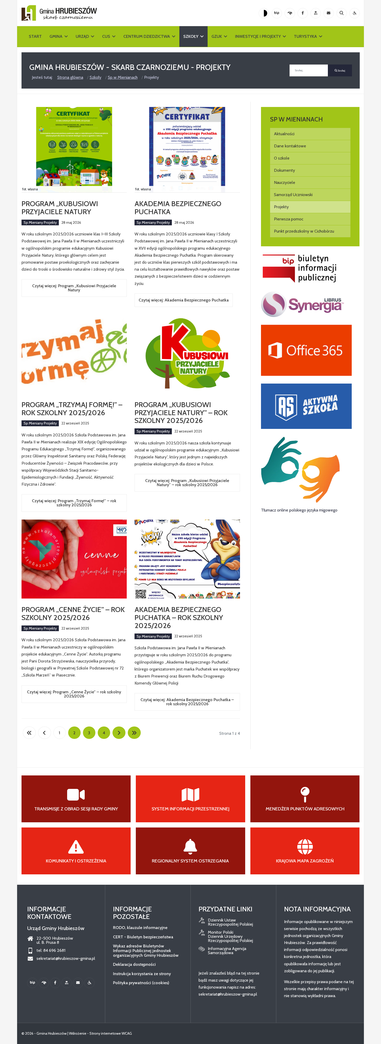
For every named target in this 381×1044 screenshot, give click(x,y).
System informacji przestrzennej (190, 809)
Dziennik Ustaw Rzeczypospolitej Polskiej (230, 922)
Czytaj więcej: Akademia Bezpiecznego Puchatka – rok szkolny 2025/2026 (187, 701)
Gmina (56, 36)
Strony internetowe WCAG (110, 1033)
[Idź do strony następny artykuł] (118, 732)
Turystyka (305, 36)
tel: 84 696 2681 (51, 950)
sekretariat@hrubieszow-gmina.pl (66, 958)
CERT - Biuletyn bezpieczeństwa (143, 936)
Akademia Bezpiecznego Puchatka (178, 207)
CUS (106, 36)
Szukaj (341, 70)
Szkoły (190, 36)
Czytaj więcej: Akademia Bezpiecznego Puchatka (184, 300)
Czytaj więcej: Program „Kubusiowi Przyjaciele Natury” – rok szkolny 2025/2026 (187, 482)
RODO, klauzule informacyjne (140, 927)
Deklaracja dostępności (134, 964)
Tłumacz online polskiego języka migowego (299, 510)
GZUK (216, 36)
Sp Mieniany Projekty (40, 222)
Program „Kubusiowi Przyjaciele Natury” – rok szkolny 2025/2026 (181, 412)
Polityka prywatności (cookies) (141, 982)
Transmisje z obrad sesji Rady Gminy (76, 809)
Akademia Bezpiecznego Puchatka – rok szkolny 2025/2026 (179, 617)
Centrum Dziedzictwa (146, 36)
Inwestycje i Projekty (258, 36)
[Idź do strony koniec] (134, 732)
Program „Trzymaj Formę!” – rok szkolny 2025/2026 (72, 408)
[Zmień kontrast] (264, 13)
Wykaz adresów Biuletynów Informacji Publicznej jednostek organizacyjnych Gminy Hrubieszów (146, 950)
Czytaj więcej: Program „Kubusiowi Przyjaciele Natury (74, 287)
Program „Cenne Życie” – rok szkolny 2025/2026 (73, 613)
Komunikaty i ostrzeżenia (76, 861)
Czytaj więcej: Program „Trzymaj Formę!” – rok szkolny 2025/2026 (74, 502)
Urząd (82, 36)
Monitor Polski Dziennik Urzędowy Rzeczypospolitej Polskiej (230, 936)
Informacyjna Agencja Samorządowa (227, 951)
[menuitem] (310, 134)
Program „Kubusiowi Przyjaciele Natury (60, 207)
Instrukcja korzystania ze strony (142, 973)
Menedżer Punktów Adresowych (305, 809)
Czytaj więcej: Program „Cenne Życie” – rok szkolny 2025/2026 (74, 694)
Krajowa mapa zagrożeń (305, 861)
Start (35, 36)
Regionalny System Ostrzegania (190, 861)
